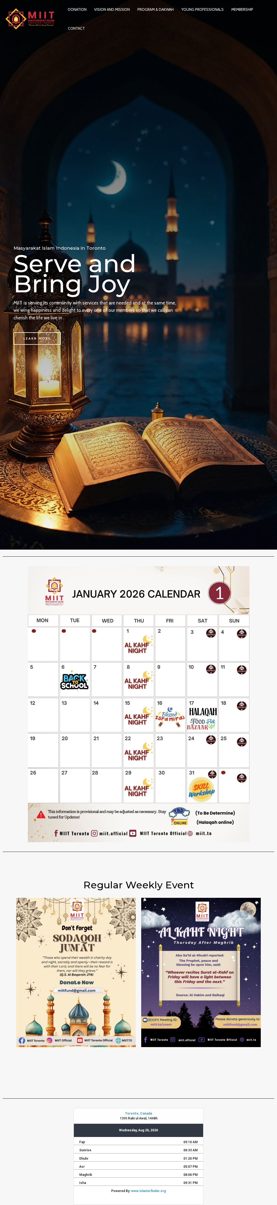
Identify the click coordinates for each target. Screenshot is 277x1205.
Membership (242, 9)
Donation (77, 9)
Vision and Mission (112, 9)
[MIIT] (29, 18)
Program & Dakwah (155, 9)
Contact (76, 28)
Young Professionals (202, 9)
